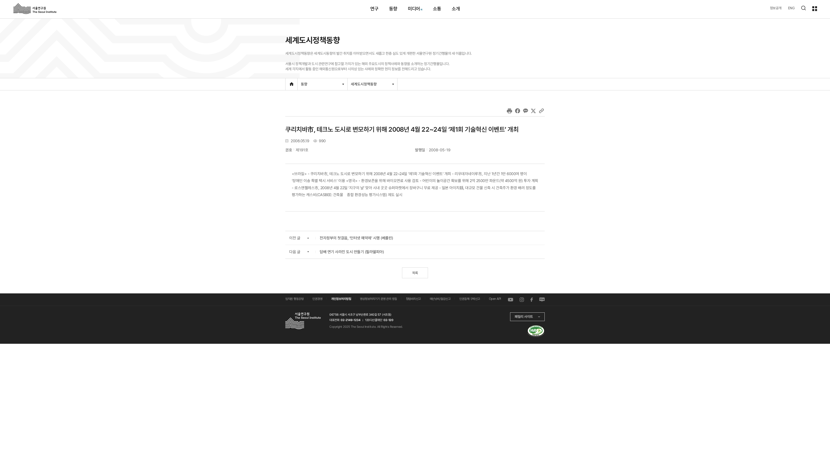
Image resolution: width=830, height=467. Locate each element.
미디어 (414, 8)
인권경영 (317, 299)
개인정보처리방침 (341, 299)
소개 (456, 8)
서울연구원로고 (35, 8)
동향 (393, 8)
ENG (791, 8)
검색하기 (803, 8)
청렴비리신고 (413, 299)
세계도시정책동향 (364, 86)
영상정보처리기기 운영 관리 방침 (378, 299)
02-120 (388, 320)
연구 (374, 8)
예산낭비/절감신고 (440, 299)
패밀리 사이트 (524, 317)
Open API (495, 299)
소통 (437, 8)
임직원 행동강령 (294, 299)
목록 (415, 273)
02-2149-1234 (351, 320)
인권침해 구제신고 (469, 299)
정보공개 (776, 8)
